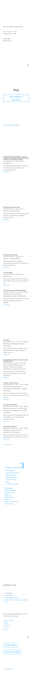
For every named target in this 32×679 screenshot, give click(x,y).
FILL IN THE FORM (12, 652)
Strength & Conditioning (19, 296)
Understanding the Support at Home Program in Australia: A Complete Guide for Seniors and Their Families (16, 158)
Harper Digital (14, 616)
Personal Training (16, 294)
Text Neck (6, 340)
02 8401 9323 (10, 456)
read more (6, 172)
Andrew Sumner (9, 161)
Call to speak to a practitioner (16, 98)
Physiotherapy (7, 276)
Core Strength (7, 273)
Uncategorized (7, 163)
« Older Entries (7, 444)
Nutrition (5, 211)
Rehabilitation (7, 369)
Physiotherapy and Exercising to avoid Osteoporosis (15, 360)
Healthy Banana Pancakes (11, 207)
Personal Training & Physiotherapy (14, 290)
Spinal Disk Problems (10, 426)
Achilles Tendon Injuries (11, 383)
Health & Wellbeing (14, 211)
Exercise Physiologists (10, 405)
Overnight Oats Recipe (10, 255)
